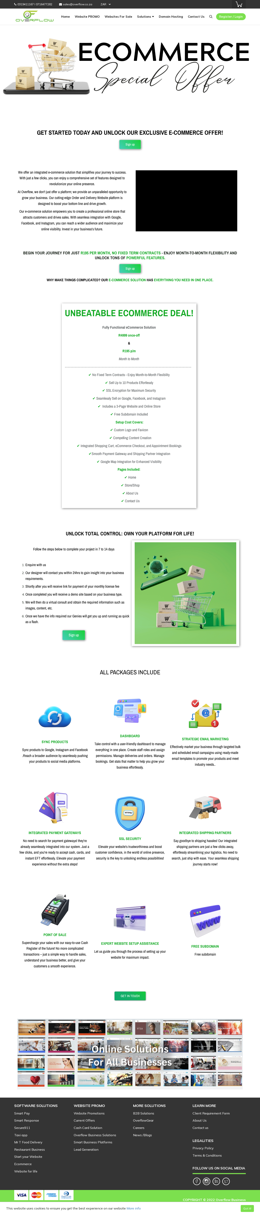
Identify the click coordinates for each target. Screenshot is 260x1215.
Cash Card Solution (88, 1128)
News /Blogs (142, 1135)
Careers (138, 1128)
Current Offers (84, 1120)
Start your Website (28, 1157)
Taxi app (20, 1135)
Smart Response (26, 1120)
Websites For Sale (118, 17)
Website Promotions (89, 1113)
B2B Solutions (143, 1113)
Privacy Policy (203, 1148)
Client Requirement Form (211, 1113)
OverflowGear (143, 1120)
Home (65, 17)
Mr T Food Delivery (28, 1142)
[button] (130, 144)
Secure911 (22, 1128)
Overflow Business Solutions (95, 1135)
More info (134, 1208)
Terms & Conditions (207, 1155)
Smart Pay (22, 1113)
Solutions (144, 17)
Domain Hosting (171, 17)
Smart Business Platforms (93, 1142)
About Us (200, 1120)
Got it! (247, 1208)
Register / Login (231, 17)
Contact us (200, 1128)
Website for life (25, 1171)
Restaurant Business (29, 1149)
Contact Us (196, 17)
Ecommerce (23, 1164)
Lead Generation (86, 1149)
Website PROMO (87, 17)
